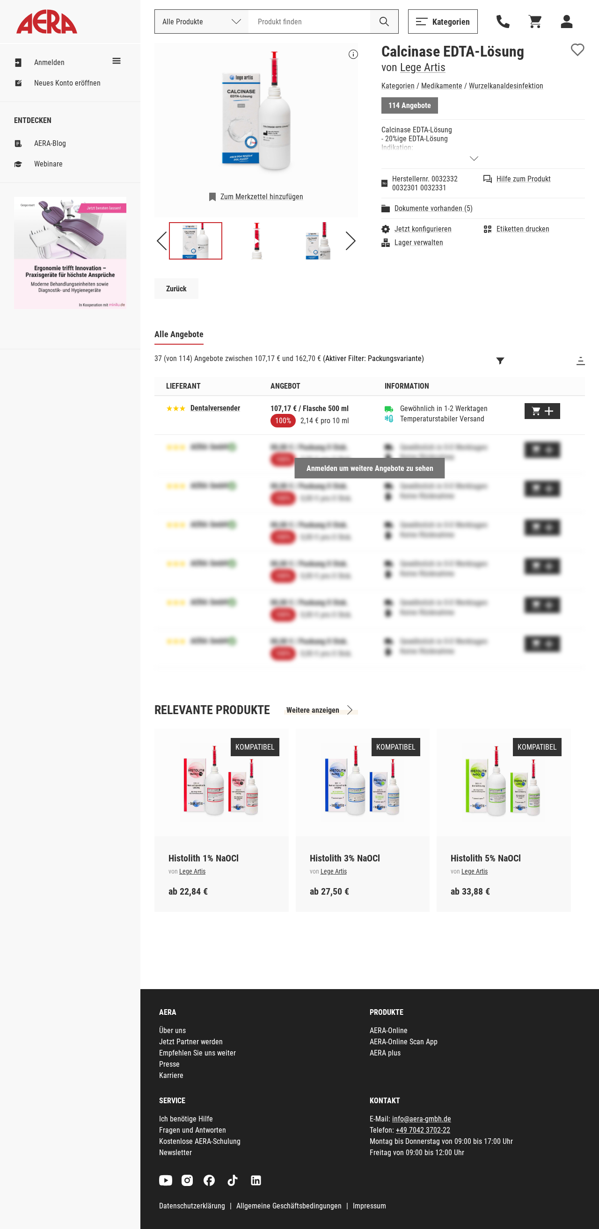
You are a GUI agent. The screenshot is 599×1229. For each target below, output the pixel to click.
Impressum (369, 1205)
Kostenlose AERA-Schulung (200, 1141)
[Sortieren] (581, 361)
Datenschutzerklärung (192, 1205)
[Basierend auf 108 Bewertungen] (176, 407)
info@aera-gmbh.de (421, 1118)
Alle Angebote (179, 334)
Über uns (172, 1030)
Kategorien (398, 85)
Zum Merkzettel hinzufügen (261, 196)
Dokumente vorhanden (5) (433, 208)
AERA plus (385, 1052)
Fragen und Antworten (192, 1130)
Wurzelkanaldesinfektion (506, 85)
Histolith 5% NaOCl (486, 858)
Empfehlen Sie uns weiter (197, 1052)
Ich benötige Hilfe (186, 1118)
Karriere (171, 1075)
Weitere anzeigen (312, 710)
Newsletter (175, 1152)
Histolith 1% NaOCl (203, 858)
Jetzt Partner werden (191, 1041)
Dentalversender (215, 408)
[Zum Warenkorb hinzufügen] (542, 411)
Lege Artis (423, 67)
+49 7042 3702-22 (423, 1130)
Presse (169, 1064)
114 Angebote (409, 105)
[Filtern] (500, 361)
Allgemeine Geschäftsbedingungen (289, 1205)
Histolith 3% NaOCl (345, 858)
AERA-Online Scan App (404, 1041)
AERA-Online (389, 1030)
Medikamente (441, 85)
